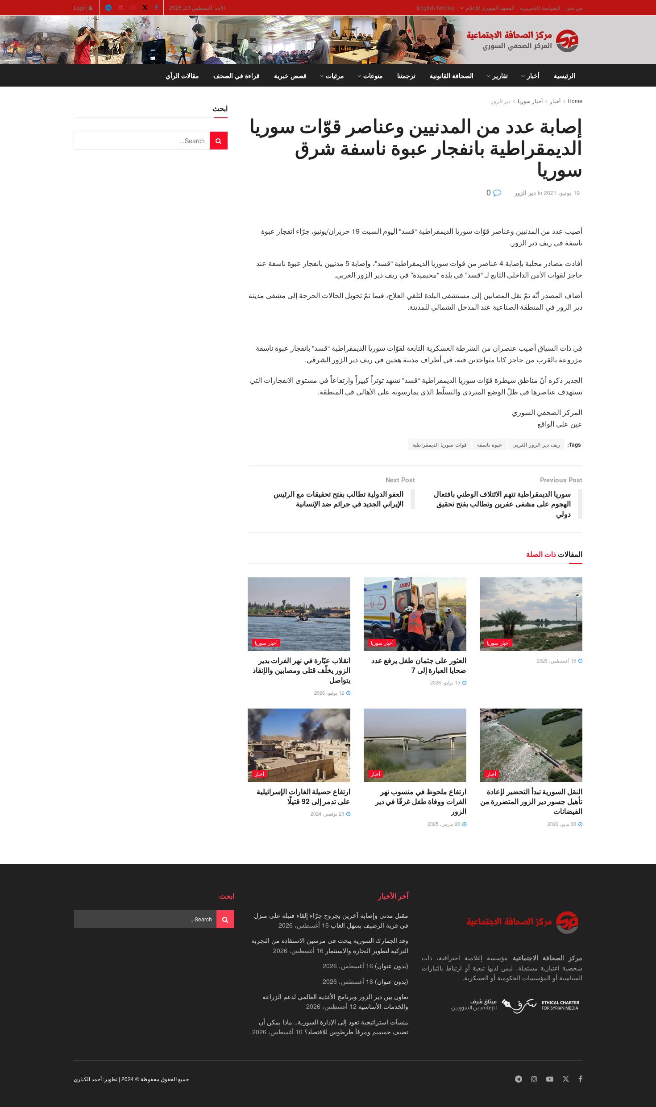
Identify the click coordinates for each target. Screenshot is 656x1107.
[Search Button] (77, 75)
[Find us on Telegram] (108, 7)
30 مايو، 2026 (562, 823)
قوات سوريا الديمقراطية (439, 444)
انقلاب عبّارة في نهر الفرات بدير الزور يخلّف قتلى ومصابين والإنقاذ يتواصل (301, 670)
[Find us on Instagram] (120, 7)
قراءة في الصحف (236, 75)
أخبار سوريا (530, 100)
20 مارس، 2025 (444, 823)
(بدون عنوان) (391, 965)
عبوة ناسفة (489, 444)
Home (575, 100)
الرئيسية (564, 75)
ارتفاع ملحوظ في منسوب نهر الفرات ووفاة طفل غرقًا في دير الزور (420, 801)
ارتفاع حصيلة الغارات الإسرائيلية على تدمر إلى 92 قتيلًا (303, 796)
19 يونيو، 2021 (562, 192)
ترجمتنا (406, 75)
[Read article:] (531, 614)
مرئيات (335, 75)
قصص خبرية (290, 75)
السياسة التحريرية (540, 7)
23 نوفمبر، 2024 (328, 813)
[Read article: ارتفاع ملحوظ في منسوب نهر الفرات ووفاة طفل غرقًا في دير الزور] (415, 745)
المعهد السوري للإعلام (490, 7)
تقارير (500, 75)
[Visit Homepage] (524, 40)
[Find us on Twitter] (145, 7)
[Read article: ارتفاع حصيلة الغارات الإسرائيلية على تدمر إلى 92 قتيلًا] (299, 745)
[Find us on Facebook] (156, 7)
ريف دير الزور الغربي (536, 444)
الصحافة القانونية (451, 75)
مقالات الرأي (182, 75)
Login (81, 7)
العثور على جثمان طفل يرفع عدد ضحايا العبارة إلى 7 (418, 665)
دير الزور (501, 100)
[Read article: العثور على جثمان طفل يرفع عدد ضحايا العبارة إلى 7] (415, 614)
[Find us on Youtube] (132, 7)
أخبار (533, 75)
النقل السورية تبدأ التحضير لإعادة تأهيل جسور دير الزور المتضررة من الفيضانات (531, 801)
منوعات (373, 75)
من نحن (573, 7)
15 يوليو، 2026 (445, 682)
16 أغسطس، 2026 (557, 660)
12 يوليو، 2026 (329, 692)
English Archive (436, 7)
